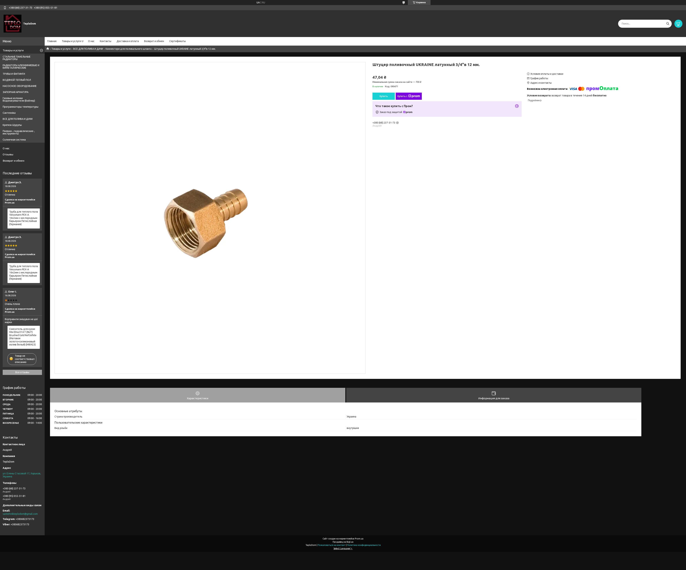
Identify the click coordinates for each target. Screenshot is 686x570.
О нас (91, 41)
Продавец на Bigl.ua (343, 542)
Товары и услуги (71, 41)
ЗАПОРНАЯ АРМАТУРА (15, 92)
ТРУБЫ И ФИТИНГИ (14, 73)
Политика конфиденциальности (364, 545)
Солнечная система (14, 139)
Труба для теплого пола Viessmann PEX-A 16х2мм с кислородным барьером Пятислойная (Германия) (23, 218)
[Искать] (668, 24)
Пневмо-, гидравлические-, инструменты (19, 132)
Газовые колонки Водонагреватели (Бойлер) (19, 99)
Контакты (105, 41)
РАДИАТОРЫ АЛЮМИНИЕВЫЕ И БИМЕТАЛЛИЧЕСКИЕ (21, 66)
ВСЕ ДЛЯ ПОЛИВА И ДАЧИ (88, 48)
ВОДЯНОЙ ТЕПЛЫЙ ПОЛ (17, 79)
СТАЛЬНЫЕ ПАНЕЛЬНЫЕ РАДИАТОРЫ (17, 58)
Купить (384, 96)
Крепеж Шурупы (12, 125)
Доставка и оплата (128, 41)
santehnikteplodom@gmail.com (20, 513)
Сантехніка (9, 112)
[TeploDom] (12, 23)
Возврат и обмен (154, 41)
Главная (51, 41)
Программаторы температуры (20, 106)
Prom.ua (359, 538)
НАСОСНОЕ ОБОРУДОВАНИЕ (20, 86)
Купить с (402, 96)
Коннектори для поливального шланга (128, 48)
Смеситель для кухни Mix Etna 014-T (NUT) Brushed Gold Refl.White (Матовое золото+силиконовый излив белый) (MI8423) (22, 337)
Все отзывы (22, 372)
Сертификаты (177, 41)
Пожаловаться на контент (332, 545)
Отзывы (8, 154)
